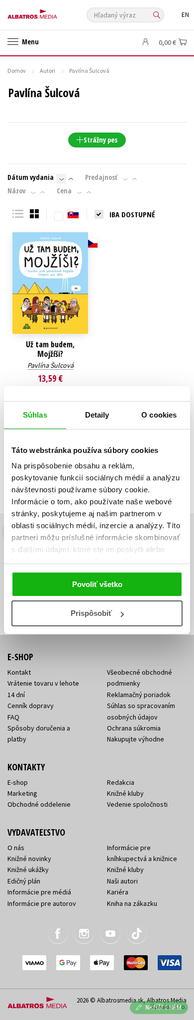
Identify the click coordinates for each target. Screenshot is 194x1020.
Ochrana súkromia (134, 728)
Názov (16, 190)
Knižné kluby (125, 793)
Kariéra (117, 891)
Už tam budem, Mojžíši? (50, 349)
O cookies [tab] (159, 415)
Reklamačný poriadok (139, 694)
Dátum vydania (30, 177)
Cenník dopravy (30, 705)
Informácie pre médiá (39, 891)
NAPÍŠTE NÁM (163, 1007)
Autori (47, 70)
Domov (16, 70)
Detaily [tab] (97, 415)
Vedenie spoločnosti (137, 804)
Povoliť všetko (97, 584)
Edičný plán (23, 880)
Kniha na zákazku (132, 903)
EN (185, 14)
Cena (64, 190)
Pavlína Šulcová (50, 365)
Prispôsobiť (91, 613)
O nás (15, 847)
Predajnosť (101, 177)
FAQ (13, 717)
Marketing (22, 793)
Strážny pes (100, 140)
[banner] (52, 11)
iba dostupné (132, 214)
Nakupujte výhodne (135, 738)
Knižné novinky (29, 858)
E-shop (17, 782)
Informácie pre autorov (41, 903)
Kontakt (19, 672)
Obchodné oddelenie (39, 804)
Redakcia (120, 782)
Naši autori (122, 880)
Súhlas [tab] (35, 415)
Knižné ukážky (28, 869)
